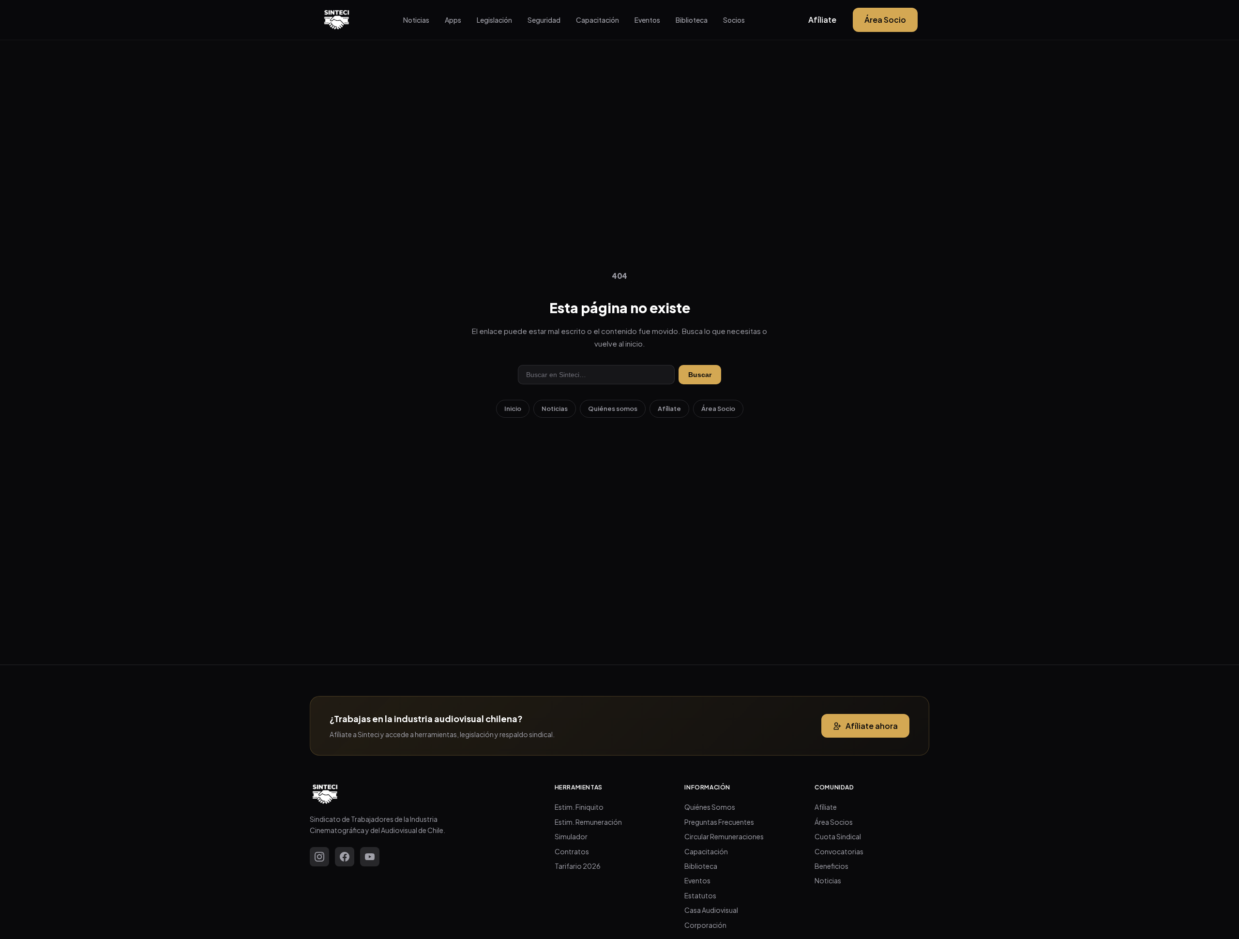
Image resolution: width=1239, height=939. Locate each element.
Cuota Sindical (838, 836)
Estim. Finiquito (579, 807)
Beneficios (831, 866)
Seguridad (544, 19)
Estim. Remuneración (588, 822)
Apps (453, 19)
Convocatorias (839, 851)
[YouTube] (369, 856)
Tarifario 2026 (578, 866)
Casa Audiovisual (711, 910)
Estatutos (700, 895)
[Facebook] (344, 856)
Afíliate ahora (872, 726)
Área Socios (834, 822)
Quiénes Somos (709, 807)
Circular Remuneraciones (724, 836)
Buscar (699, 375)
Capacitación (597, 19)
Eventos (647, 19)
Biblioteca (692, 19)
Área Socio (885, 20)
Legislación (494, 19)
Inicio (512, 408)
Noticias (416, 19)
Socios (734, 19)
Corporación (705, 925)
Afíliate (822, 20)
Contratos (572, 851)
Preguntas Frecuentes (719, 822)
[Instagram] (319, 856)
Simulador (571, 836)
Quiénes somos (612, 408)
